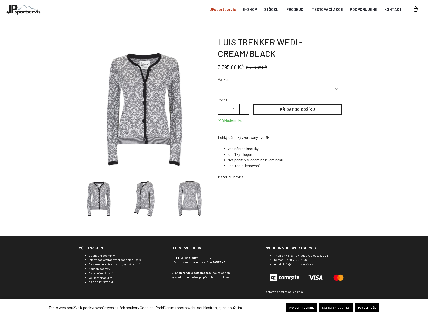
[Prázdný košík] (415, 9)
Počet (222, 100)
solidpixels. (296, 291)
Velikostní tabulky (100, 277)
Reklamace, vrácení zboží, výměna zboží (115, 264)
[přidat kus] (244, 109)
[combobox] (280, 89)
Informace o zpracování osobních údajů (115, 259)
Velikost (224, 79)
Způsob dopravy (99, 268)
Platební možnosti (101, 273)
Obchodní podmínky (102, 255)
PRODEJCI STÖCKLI (102, 282)
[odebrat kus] (223, 109)
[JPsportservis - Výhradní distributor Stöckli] (23, 9)
